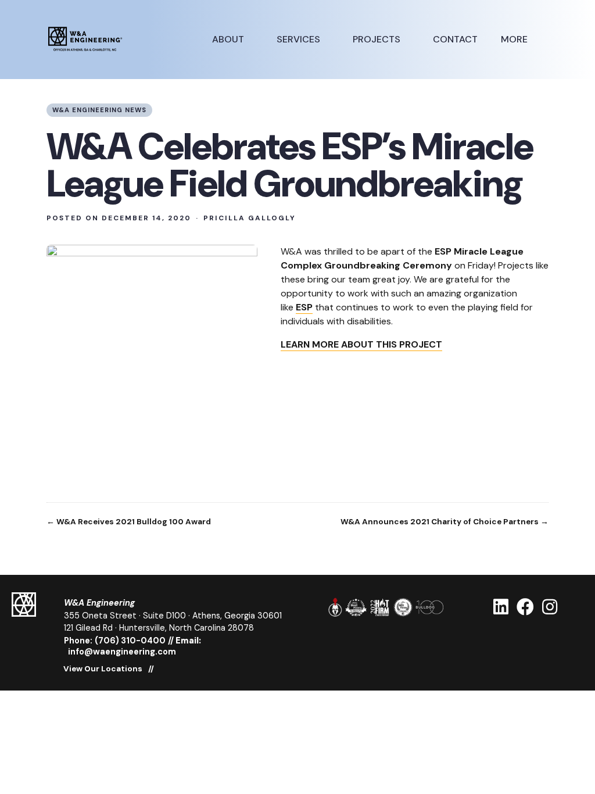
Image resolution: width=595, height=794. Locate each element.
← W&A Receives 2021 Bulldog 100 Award (128, 522)
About (229, 39)
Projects (378, 39)
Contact (455, 39)
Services (299, 39)
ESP (304, 307)
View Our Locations (102, 669)
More (515, 39)
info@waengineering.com (122, 652)
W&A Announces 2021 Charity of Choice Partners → (444, 522)
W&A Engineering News (99, 110)
